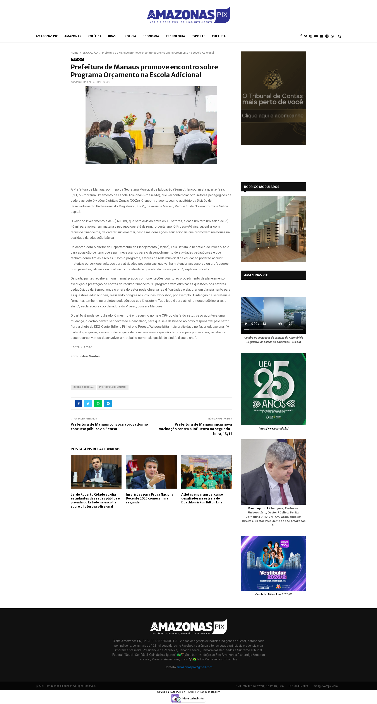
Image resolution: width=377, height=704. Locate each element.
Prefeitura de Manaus (112, 387)
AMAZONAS (72, 36)
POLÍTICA (94, 36)
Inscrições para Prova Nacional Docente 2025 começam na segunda (150, 498)
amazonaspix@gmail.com (194, 667)
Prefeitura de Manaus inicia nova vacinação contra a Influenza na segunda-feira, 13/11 (195, 429)
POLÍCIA (130, 36)
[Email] (322, 36)
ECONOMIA (151, 36)
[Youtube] (317, 36)
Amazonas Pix (47, 36)
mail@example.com (326, 686)
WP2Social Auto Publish (171, 691)
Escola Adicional (83, 387)
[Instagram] (311, 36)
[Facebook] (302, 36)
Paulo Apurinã (258, 508)
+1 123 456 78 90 (298, 686)
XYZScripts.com (210, 691)
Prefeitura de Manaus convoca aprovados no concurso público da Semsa (109, 426)
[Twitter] (306, 36)
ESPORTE (198, 36)
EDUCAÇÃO (77, 59)
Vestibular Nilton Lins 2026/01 (273, 594)
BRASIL (113, 36)
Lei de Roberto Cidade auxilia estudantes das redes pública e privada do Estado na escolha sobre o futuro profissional (95, 500)
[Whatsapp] (333, 36)
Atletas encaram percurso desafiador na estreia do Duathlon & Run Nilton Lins (202, 498)
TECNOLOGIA (175, 36)
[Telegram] (328, 36)
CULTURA (219, 36)
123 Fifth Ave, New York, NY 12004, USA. (260, 686)
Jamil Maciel (83, 82)
